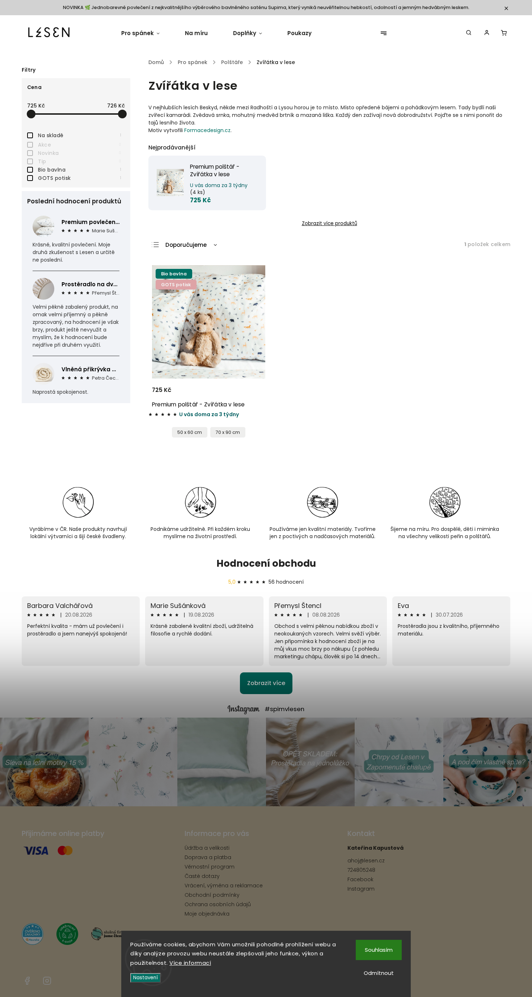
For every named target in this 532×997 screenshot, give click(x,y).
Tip (79, 161)
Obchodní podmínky (212, 895)
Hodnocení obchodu (266, 563)
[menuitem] (146, 33)
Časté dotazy (202, 876)
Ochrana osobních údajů (218, 904)
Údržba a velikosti (207, 848)
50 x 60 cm (189, 432)
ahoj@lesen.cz (366, 860)
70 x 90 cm (228, 432)
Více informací (190, 963)
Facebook (360, 879)
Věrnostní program (210, 866)
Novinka (79, 153)
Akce (79, 144)
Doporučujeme (186, 245)
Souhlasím (379, 950)
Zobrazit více (266, 683)
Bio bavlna (79, 169)
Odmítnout (379, 973)
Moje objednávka (207, 913)
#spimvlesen (284, 709)
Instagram (361, 888)
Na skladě (79, 135)
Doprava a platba (208, 857)
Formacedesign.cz (207, 130)
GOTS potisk (79, 178)
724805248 (361, 870)
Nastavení (145, 977)
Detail (251, 393)
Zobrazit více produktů (329, 223)
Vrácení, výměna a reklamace (224, 885)
